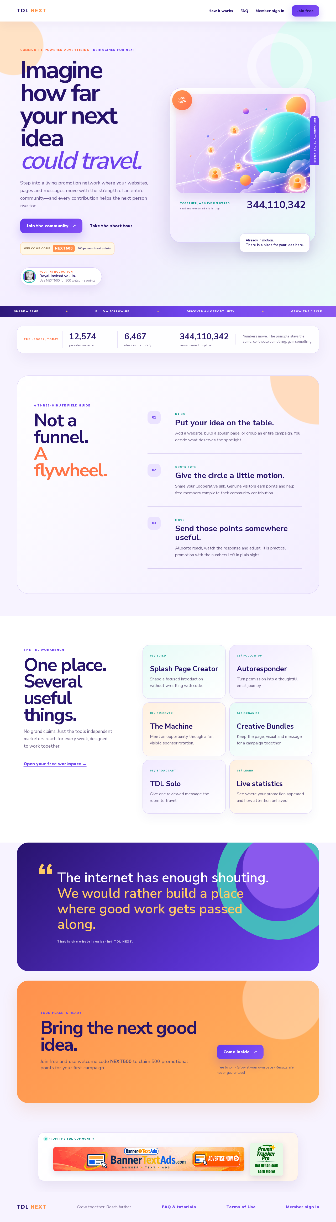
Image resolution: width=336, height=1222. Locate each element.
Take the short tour (111, 226)
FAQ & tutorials (179, 1207)
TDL (32, 10)
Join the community (51, 226)
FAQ (244, 10)
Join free (305, 10)
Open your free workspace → (55, 764)
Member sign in (270, 10)
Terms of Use (241, 1207)
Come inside (240, 1052)
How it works (220, 10)
